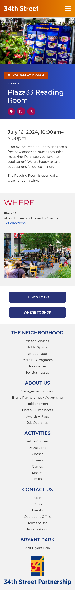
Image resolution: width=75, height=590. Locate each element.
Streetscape (37, 354)
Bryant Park (37, 540)
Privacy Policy (37, 529)
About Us (37, 383)
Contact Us (37, 489)
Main (37, 498)
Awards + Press (37, 416)
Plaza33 (13, 83)
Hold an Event (37, 404)
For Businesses (37, 372)
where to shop (37, 312)
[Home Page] (21, 9)
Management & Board (38, 391)
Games (37, 466)
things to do (37, 297)
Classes (37, 454)
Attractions (37, 448)
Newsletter (37, 366)
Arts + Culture (37, 441)
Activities (37, 433)
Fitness (37, 460)
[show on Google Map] (11, 111)
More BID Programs (37, 360)
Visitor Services (37, 341)
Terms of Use (38, 523)
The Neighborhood (37, 333)
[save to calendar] (21, 111)
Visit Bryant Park (37, 548)
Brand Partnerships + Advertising (37, 397)
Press (37, 504)
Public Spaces (37, 347)
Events (37, 510)
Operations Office (37, 517)
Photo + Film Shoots (37, 410)
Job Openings (37, 423)
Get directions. (15, 223)
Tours (37, 479)
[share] (31, 111)
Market (37, 473)
